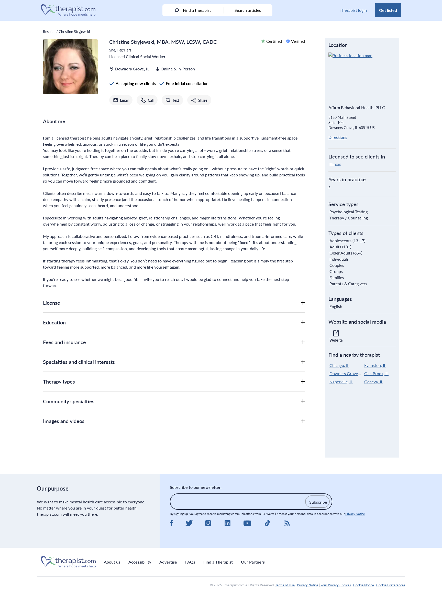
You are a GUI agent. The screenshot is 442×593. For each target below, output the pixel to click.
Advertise (168, 562)
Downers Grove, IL (346, 373)
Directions (337, 137)
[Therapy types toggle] (303, 381)
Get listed (388, 10)
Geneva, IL (373, 382)
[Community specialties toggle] (303, 401)
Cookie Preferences (390, 585)
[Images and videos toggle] (303, 421)
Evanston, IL (375, 365)
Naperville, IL (341, 382)
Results (48, 31)
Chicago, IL (339, 365)
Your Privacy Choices (336, 585)
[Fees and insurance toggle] (303, 342)
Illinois (335, 164)
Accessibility (139, 562)
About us (112, 562)
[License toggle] (303, 303)
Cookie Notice (363, 585)
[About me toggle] (303, 121)
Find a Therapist (218, 562)
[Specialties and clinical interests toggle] (303, 362)
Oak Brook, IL (376, 373)
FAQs (190, 562)
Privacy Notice (355, 514)
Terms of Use (285, 585)
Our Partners (253, 562)
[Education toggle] (303, 322)
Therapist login (353, 10)
